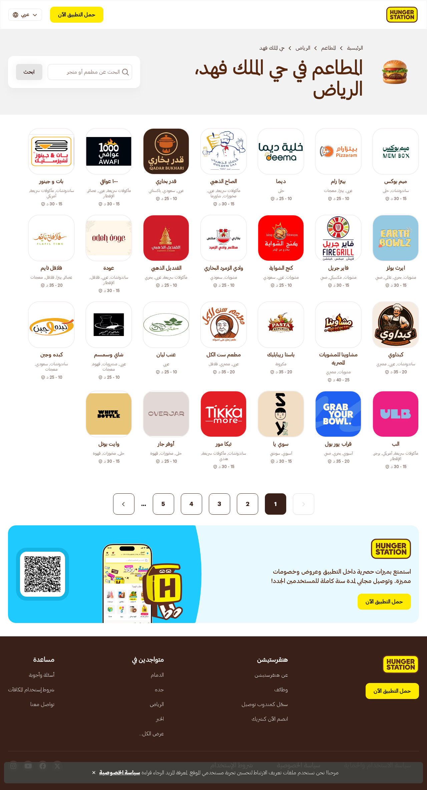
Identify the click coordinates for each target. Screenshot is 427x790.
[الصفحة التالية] (123, 504)
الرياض (303, 48)
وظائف (281, 689)
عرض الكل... (151, 733)
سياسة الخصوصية (119, 772)
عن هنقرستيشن (271, 675)
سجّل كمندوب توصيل (265, 704)
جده (159, 689)
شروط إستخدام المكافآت (31, 689)
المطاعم (328, 48)
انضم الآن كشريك (270, 719)
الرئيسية (355, 48)
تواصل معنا (42, 704)
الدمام (157, 675)
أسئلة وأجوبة (41, 675)
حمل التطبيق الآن (76, 14)
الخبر (160, 719)
